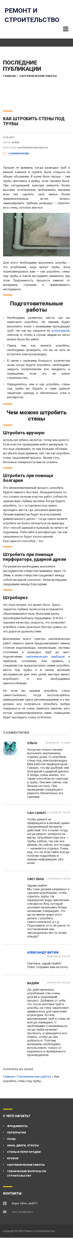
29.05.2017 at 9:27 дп (58, 982)
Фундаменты (17, 1126)
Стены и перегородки (24, 1151)
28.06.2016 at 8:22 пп (58, 956)
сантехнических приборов (45, 656)
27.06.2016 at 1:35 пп (58, 878)
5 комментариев (18, 153)
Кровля (12, 1158)
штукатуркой (60, 330)
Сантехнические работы (38, 75)
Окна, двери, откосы (23, 1145)
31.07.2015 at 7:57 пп (58, 812)
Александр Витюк (43, 952)
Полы (11, 1139)
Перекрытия (16, 1132)
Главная (9, 75)
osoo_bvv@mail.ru (22, 1211)
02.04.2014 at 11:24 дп (57, 743)
